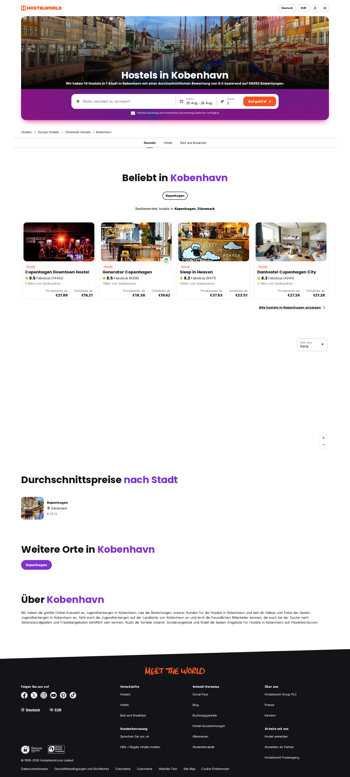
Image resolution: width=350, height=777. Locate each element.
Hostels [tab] (150, 143)
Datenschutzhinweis (34, 769)
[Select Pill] (315, 8)
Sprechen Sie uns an (134, 736)
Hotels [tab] (168, 143)
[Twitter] (34, 695)
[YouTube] (53, 695)
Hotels (124, 705)
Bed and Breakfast (133, 715)
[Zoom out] (323, 444)
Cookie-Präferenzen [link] (215, 769)
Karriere (270, 715)
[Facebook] (24, 695)
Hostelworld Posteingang (282, 757)
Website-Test (168, 769)
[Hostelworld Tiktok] (73, 695)
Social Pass (200, 694)
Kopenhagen (36, 565)
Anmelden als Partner (279, 747)
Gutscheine (123, 769)
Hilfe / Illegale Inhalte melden (140, 747)
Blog (196, 705)
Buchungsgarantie (205, 715)
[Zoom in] (323, 438)
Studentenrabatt (203, 747)
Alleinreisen (200, 736)
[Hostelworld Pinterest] (63, 695)
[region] (175, 393)
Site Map (190, 769)
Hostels (125, 694)
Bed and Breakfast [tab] (193, 143)
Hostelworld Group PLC (281, 694)
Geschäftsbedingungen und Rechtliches (81, 769)
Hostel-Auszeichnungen (209, 726)
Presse (269, 705)
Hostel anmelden (276, 736)
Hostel (31, 266)
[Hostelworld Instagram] (44, 695)
